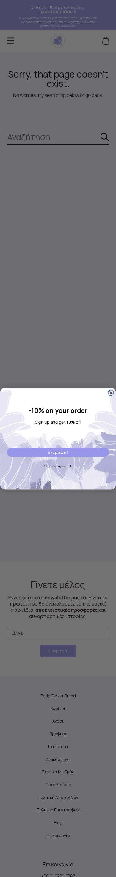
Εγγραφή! (58, 452)
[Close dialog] (111, 393)
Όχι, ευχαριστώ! (58, 466)
